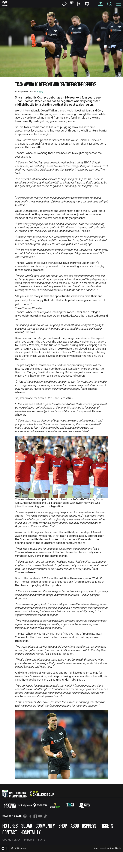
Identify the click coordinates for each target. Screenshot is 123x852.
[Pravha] (9, 805)
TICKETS (106, 826)
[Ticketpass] (24, 805)
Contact (9, 832)
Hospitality (31, 832)
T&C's (41, 840)
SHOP (62, 826)
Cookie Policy (11, 840)
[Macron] (39, 805)
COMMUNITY (45, 826)
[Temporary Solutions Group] (69, 805)
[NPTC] (84, 805)
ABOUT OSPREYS (83, 826)
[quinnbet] (54, 805)
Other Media (115, 848)
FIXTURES (10, 826)
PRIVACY (29, 840)
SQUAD (26, 826)
